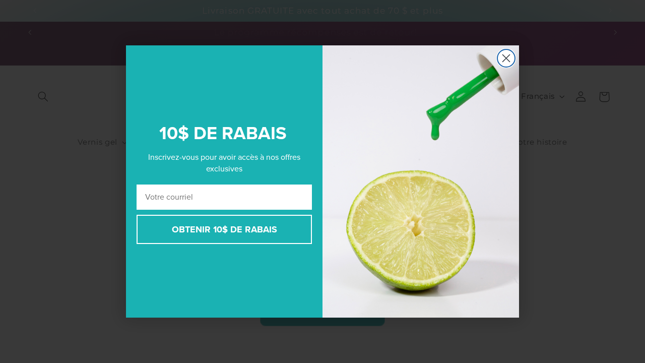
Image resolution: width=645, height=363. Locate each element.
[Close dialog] (506, 58)
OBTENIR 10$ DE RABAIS (224, 229)
